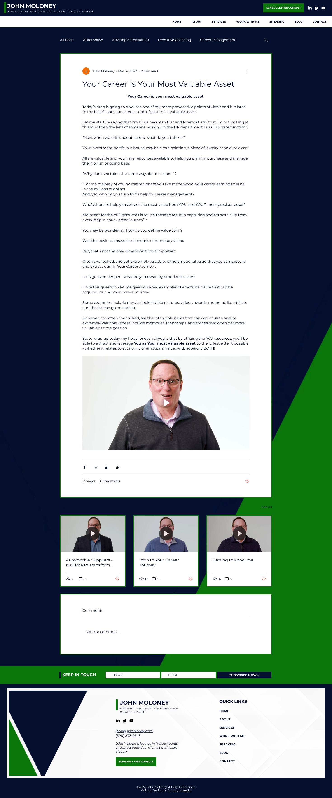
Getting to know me (233, 560)
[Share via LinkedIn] (107, 467)
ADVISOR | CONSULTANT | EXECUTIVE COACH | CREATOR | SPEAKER (50, 11)
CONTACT (227, 761)
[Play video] (166, 403)
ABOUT (224, 719)
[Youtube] (323, 8)
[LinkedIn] (310, 8)
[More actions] (247, 71)
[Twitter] (316, 8)
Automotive (93, 40)
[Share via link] (118, 467)
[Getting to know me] (239, 534)
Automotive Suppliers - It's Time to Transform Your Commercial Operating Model (89, 563)
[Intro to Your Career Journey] (166, 534)
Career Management (217, 40)
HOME (224, 711)
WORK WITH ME (232, 736)
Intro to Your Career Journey (159, 563)
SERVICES (227, 727)
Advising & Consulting (130, 40)
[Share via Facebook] (84, 467)
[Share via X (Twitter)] (96, 467)
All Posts (67, 40)
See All (267, 507)
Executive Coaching (174, 40)
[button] (266, 40)
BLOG (223, 752)
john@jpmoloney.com (134, 731)
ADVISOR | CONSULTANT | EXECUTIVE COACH (149, 708)
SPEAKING (227, 744)
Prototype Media (179, 790)
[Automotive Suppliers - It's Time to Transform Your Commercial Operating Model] (93, 534)
